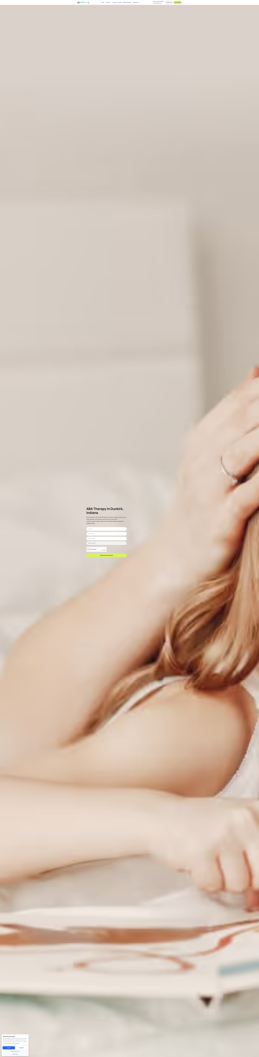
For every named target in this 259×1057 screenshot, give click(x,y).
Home (102, 2)
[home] (83, 2)
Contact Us (169, 2)
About (107, 2)
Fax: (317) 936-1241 (157, 3)
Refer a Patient (127, 2)
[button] (108, 2)
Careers (120, 2)
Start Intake (178, 2)
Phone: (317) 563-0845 (158, 1)
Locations (135, 2)
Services (115, 2)
